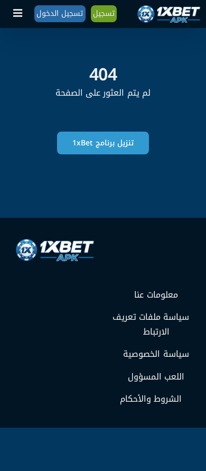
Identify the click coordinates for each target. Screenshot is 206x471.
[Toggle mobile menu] (18, 13)
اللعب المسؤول (156, 377)
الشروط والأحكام (151, 399)
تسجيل (104, 13)
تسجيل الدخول (59, 13)
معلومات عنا (155, 295)
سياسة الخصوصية (156, 354)
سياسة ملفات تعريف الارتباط (151, 324)
